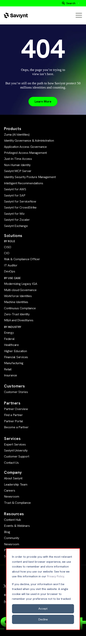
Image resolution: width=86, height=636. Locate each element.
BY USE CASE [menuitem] (12, 278)
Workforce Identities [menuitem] (18, 296)
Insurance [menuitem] (10, 375)
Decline (43, 619)
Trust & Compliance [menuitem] (17, 503)
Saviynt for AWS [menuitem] (15, 189)
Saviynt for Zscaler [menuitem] (17, 220)
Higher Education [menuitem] (15, 351)
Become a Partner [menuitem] (16, 427)
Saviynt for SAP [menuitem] (14, 195)
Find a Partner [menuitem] (13, 415)
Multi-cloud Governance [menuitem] (20, 290)
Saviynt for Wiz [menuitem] (14, 214)
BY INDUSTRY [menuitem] (12, 327)
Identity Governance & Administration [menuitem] (29, 140)
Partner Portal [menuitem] (13, 421)
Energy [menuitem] (9, 333)
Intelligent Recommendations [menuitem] (23, 183)
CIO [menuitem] (6, 253)
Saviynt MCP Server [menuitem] (17, 171)
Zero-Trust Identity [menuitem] (17, 314)
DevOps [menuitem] (9, 271)
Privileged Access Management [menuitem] (25, 153)
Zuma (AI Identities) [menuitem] (17, 134)
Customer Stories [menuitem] (16, 392)
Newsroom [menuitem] (11, 496)
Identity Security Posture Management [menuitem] (30, 177)
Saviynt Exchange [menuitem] (16, 226)
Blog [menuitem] (7, 532)
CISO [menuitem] (7, 247)
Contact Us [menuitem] (11, 463)
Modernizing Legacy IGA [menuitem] (20, 284)
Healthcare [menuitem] (11, 345)
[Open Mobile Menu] (79, 15)
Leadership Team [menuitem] (15, 484)
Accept (43, 608)
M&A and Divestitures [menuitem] (18, 320)
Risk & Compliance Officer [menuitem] (22, 259)
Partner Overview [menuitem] (16, 409)
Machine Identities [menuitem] (16, 302)
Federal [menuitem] (9, 339)
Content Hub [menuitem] (12, 520)
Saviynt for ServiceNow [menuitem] (20, 201)
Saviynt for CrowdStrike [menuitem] (20, 207)
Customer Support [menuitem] (16, 456)
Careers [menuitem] (9, 490)
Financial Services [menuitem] (16, 357)
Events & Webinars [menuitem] (17, 526)
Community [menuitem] (11, 538)
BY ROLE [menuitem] (9, 241)
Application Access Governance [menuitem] (25, 147)
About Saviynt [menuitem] (13, 478)
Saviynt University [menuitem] (16, 450)
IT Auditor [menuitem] (10, 265)
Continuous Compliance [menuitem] (20, 308)
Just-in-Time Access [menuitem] (18, 159)
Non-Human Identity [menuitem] (17, 165)
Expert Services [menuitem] (15, 444)
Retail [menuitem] (8, 369)
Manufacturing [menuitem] (13, 363)
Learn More (43, 101)
